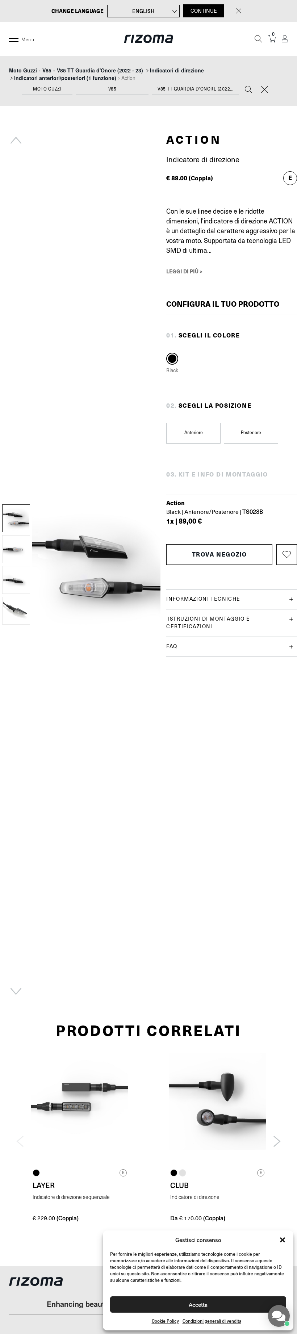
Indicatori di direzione (177, 70)
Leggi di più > (184, 271)
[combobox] (47, 91)
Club (179, 1185)
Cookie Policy (165, 1321)
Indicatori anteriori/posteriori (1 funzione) (65, 77)
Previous (16, 140)
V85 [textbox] (112, 89)
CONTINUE (204, 11)
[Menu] (13, 38)
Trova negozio (219, 554)
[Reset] (264, 90)
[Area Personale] (285, 39)
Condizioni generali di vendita (212, 1321)
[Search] (248, 90)
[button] (282, 1239)
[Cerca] (258, 38)
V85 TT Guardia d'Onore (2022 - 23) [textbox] (198, 89)
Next (16, 991)
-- (76, 70)
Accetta (198, 1304)
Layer (44, 1185)
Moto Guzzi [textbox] (47, 89)
